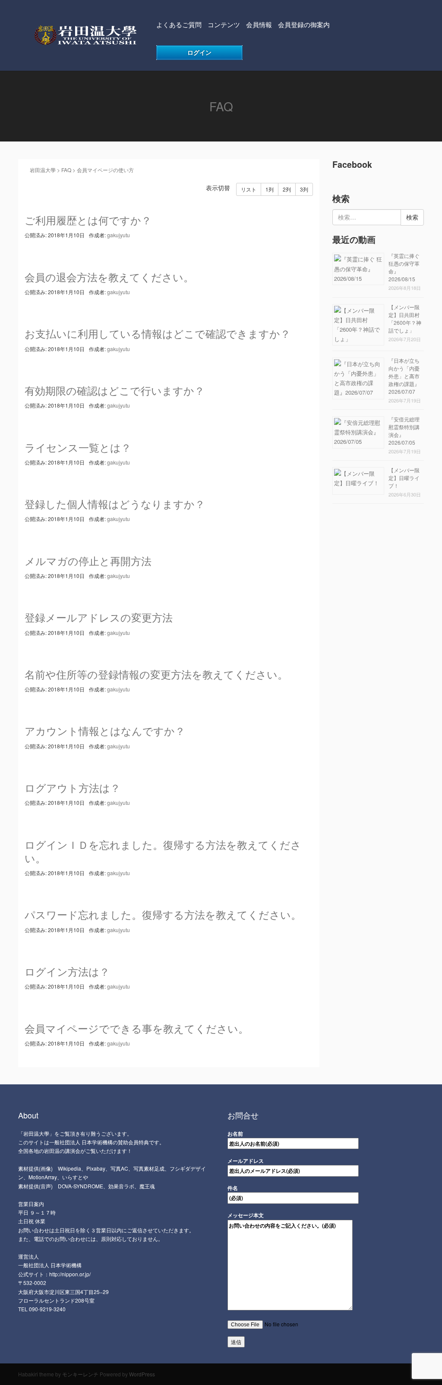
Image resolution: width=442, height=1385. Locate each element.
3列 (304, 189)
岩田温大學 (40, 169)
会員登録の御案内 (304, 24)
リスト (248, 189)
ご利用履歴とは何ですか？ (88, 219)
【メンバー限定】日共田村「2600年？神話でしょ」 (404, 318)
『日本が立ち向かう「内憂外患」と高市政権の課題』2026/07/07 (404, 376)
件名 (232, 1188)
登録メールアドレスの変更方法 (99, 617)
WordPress (142, 1374)
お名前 (235, 1133)
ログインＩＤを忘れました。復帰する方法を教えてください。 (163, 851)
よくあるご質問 (179, 24)
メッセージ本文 (245, 1215)
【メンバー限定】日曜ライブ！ (404, 477)
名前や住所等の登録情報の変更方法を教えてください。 (156, 674)
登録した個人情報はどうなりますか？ (115, 503)
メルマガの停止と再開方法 (88, 560)
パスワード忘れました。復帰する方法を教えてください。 (163, 914)
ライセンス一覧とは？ (78, 447)
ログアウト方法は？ (72, 787)
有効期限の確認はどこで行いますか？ (115, 390)
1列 (269, 189)
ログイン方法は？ (67, 971)
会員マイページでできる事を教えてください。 (137, 1028)
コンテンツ (224, 24)
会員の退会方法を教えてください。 (109, 276)
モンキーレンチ (80, 1374)
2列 (287, 189)
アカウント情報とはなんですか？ (105, 730)
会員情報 (259, 24)
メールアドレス (245, 1161)
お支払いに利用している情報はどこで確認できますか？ (157, 333)
